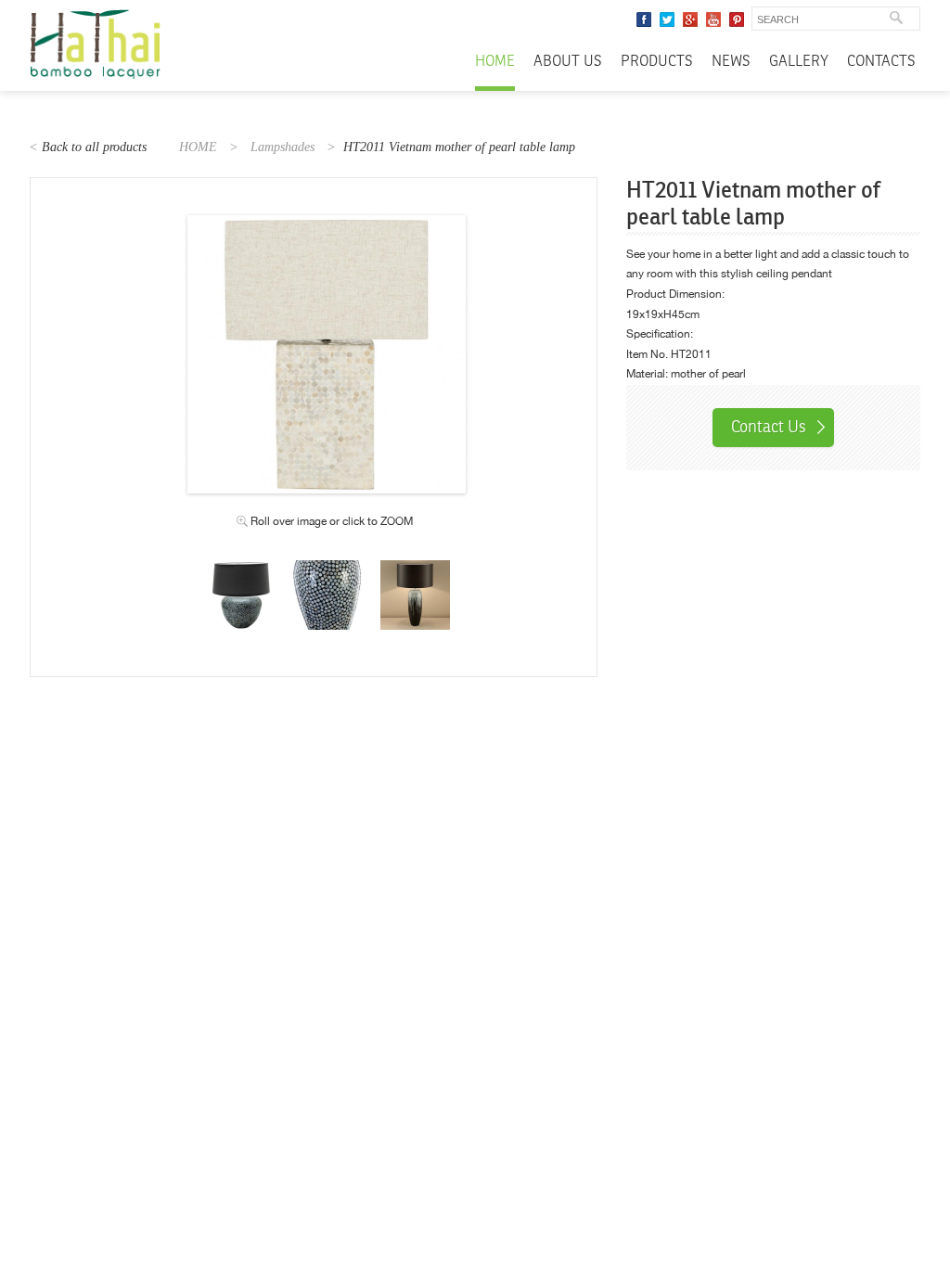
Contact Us (768, 426)
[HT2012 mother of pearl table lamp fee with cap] (239, 569)
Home (495, 62)
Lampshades (282, 147)
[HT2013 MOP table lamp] (415, 569)
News (731, 62)
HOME (198, 147)
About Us (567, 62)
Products (657, 62)
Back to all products (94, 147)
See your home (663, 254)
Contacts (881, 62)
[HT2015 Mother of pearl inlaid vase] (327, 569)
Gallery (798, 62)
